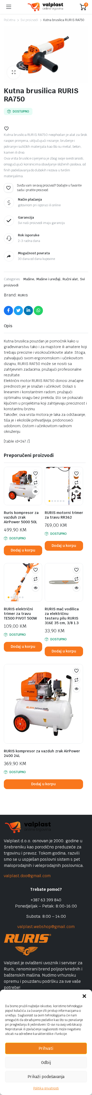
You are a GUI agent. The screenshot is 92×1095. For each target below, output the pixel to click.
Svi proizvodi (29, 20)
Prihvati (46, 1048)
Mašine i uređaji (48, 279)
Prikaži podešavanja (46, 1076)
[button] (84, 996)
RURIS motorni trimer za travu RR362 (64, 515)
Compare (35, 482)
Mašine (28, 279)
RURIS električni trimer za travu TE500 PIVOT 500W (20, 614)
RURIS (23, 295)
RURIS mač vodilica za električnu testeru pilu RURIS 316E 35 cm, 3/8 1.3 (62, 616)
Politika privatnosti (46, 1088)
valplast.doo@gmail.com (27, 875)
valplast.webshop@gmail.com (45, 926)
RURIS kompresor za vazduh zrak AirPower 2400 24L (42, 753)
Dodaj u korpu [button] (23, 550)
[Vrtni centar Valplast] (45, 7)
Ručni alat (70, 279)
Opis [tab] (8, 326)
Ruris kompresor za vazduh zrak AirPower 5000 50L (21, 517)
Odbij (46, 1062)
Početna (9, 20)
